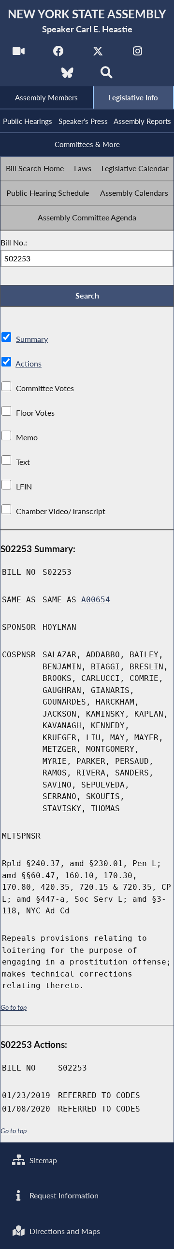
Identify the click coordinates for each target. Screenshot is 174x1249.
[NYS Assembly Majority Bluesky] (67, 75)
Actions (28, 363)
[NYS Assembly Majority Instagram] (137, 54)
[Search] (106, 75)
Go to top (13, 1007)
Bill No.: (13, 242)
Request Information (63, 1195)
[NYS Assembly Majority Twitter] (98, 54)
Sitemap (42, 1160)
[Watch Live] (18, 54)
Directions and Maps (64, 1230)
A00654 (95, 599)
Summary (32, 338)
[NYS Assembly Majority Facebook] (58, 54)
